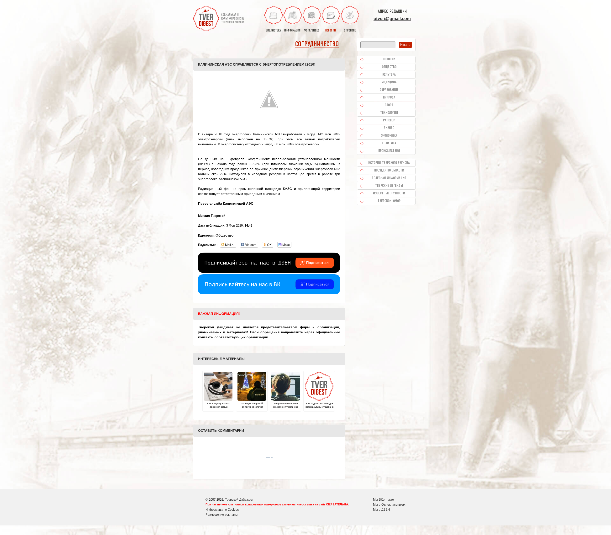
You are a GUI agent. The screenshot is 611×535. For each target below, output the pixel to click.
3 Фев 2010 (234, 225)
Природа (389, 97)
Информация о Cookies (222, 509)
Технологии (389, 112)
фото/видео (311, 30)
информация (292, 30)
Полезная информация (389, 178)
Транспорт (389, 120)
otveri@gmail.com (392, 18)
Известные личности (389, 193)
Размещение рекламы (221, 514)
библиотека (273, 30)
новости (330, 30)
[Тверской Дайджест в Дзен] (269, 272)
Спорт (389, 105)
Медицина (389, 82)
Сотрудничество (317, 44)
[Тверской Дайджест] (206, 19)
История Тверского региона (389, 163)
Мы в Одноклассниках (389, 504)
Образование (389, 90)
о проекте (350, 30)
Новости (389, 59)
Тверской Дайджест (239, 499)
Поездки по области (389, 170)
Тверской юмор (389, 201)
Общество (224, 235)
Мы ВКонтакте (383, 499)
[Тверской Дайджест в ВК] (269, 293)
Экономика (389, 135)
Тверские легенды (389, 185)
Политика (389, 143)
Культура (389, 74)
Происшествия (389, 151)
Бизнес (389, 128)
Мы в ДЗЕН (381, 509)
